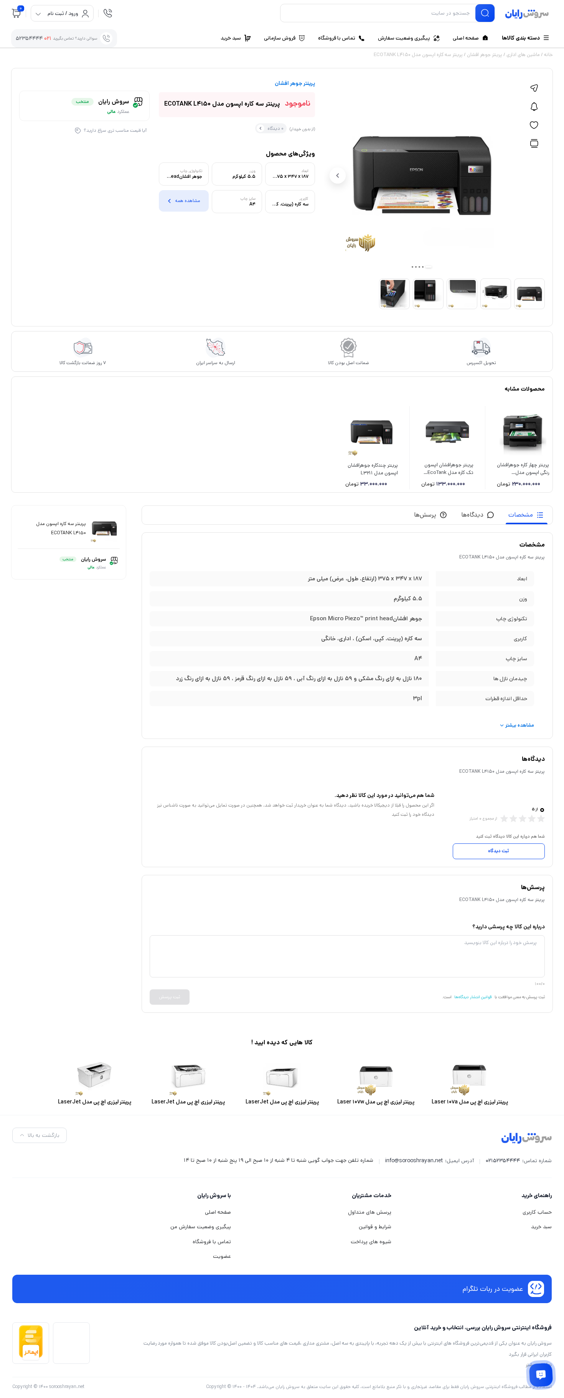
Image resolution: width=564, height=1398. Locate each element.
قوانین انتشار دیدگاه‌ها (473, 997)
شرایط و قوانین (375, 1227)
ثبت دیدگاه (498, 851)
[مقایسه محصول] (534, 143)
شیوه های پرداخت (371, 1242)
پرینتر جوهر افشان (484, 54)
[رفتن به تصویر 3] (419, 267)
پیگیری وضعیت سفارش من (200, 1227)
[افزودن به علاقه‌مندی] (534, 125)
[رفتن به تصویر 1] (428, 267)
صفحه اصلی (218, 1212)
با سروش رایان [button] (214, 1195)
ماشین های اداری (523, 54)
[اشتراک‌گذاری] (534, 88)
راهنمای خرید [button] (536, 1195)
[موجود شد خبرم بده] (534, 106)
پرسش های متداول (369, 1212)
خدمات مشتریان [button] (371, 1195)
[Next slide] (338, 175)
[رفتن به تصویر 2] (423, 267)
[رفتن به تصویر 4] (416, 267)
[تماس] (107, 13)
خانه (548, 54)
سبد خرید (541, 1227)
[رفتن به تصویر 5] (412, 267)
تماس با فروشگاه (212, 1242)
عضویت (222, 1256)
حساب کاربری (537, 1212)
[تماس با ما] (541, 1375)
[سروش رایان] (527, 14)
